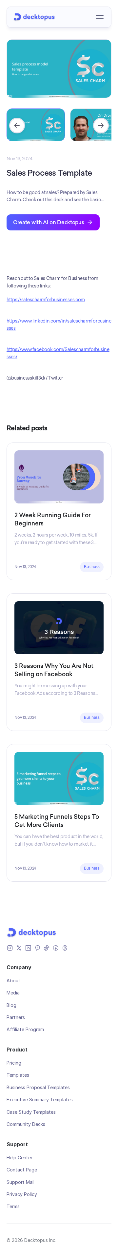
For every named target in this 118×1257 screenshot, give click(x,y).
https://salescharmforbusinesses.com (46, 300)
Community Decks (26, 1124)
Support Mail (20, 1182)
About (13, 980)
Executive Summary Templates (40, 1099)
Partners (16, 1017)
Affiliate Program (25, 1029)
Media (13, 992)
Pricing (14, 1063)
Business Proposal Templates (38, 1087)
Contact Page (22, 1169)
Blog (11, 1005)
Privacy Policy (22, 1194)
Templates (18, 1075)
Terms (13, 1206)
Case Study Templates (31, 1112)
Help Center (19, 1157)
